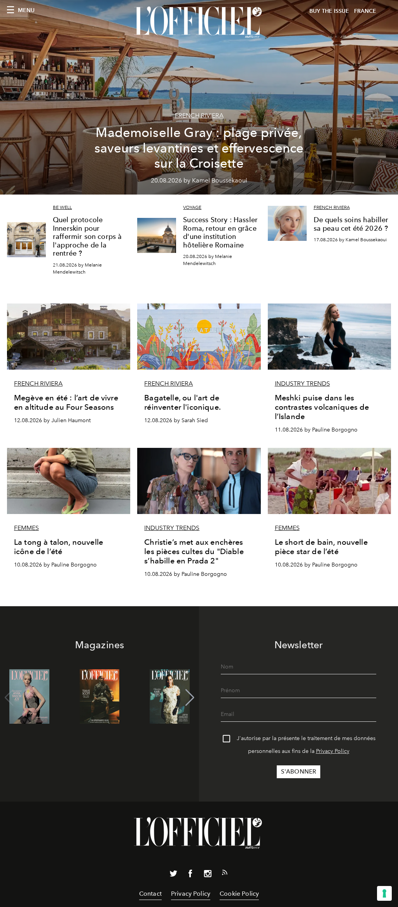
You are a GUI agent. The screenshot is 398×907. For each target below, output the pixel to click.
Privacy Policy (332, 751)
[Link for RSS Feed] (225, 874)
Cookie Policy (239, 893)
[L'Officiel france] (199, 22)
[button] (190, 697)
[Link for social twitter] (173, 875)
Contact (150, 893)
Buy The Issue (329, 11)
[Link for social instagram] (207, 875)
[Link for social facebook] (190, 875)
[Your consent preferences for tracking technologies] (384, 893)
